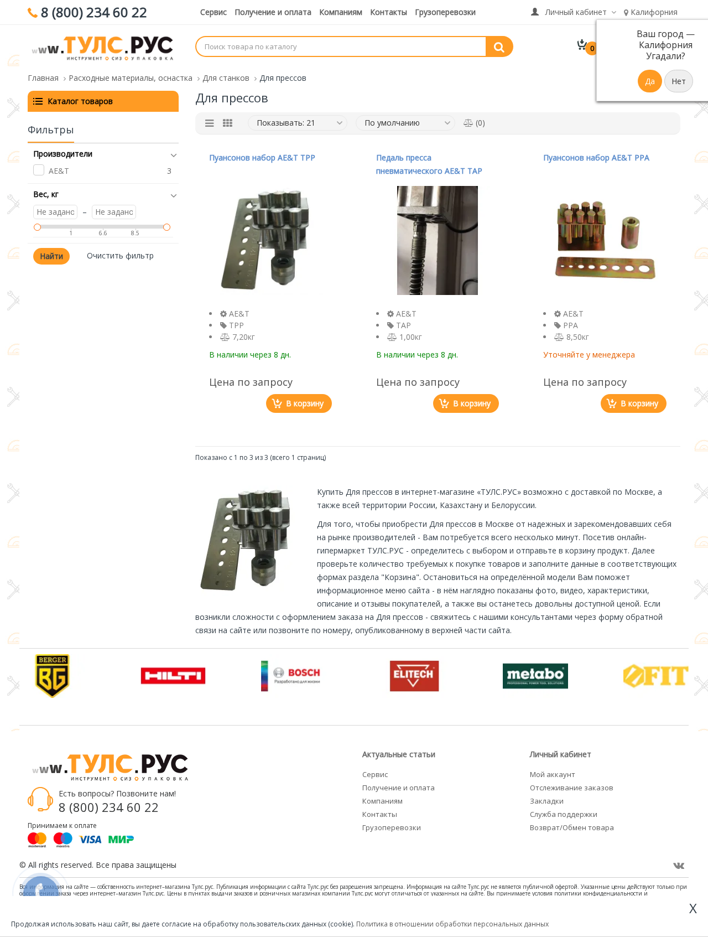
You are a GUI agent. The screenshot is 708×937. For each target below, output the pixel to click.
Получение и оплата (273, 12)
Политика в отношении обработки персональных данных (452, 924)
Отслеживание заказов (571, 788)
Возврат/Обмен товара (572, 827)
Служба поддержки (563, 814)
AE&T (59, 170)
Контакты (388, 12)
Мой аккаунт (552, 774)
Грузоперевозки (445, 12)
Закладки (547, 801)
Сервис (213, 12)
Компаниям (340, 12)
